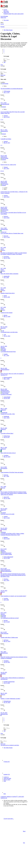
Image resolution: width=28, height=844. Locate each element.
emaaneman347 (4, 131)
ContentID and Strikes (6, 139)
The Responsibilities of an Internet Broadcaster (12, 88)
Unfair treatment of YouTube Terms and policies (12, 472)
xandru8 (5, 516)
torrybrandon (4, 529)
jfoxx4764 (3, 328)
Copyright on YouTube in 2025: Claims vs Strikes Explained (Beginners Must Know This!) (12, 534)
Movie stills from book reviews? (8, 452)
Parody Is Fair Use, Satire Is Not (8, 164)
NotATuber (6, 256)
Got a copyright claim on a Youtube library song (12, 233)
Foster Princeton (4, 633)
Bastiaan (6, 537)
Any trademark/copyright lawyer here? (10, 618)
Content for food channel (6, 312)
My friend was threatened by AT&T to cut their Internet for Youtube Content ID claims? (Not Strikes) (14, 253)
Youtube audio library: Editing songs (9, 637)
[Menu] (1, 4)
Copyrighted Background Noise (8, 351)
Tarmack (6, 115)
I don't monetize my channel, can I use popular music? (13, 596)
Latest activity (20, 13)
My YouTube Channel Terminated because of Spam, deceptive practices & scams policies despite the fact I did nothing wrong (13, 575)
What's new (6, 12)
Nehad (5, 295)
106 (4, 62)
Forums (5, 9)
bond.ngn (6, 475)
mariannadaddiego (5, 369)
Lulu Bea (6, 598)
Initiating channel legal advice (8, 293)
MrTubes (3, 347)
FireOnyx (6, 216)
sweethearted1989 (5, 104)
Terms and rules (7, 778)
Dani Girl (6, 235)
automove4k (6, 276)
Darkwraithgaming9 (8, 556)
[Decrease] (9, 59)
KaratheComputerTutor (9, 681)
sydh (5, 334)
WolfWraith (6, 416)
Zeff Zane (6, 640)
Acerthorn (6, 455)
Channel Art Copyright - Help (8, 414)
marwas (5, 315)
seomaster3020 (4, 229)
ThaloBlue (6, 660)
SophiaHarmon (4, 653)
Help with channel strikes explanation (9, 273)
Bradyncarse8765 (8, 377)
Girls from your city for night (7, 514)
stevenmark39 (4, 468)
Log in (2, 24)
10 (3, 171)
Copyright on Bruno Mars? (7, 433)
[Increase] (7, 59)
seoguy (2, 248)
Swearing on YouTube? (6, 394)
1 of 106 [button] (3, 66)
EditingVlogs (7, 436)
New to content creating (6, 554)
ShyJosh (6, 620)
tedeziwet (3, 694)
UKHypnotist (7, 91)
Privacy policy (7, 779)
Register (2, 26)
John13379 (6, 497)
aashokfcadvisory (5, 390)
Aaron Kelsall (7, 397)
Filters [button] (2, 76)
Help (5, 781)
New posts (6, 11)
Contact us (6, 777)
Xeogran (3, 614)
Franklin (6, 354)
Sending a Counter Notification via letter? (10, 698)
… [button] (4, 53)
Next (2, 64)
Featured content (7, 13)
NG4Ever (6, 579)
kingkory (3, 592)
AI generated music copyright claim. (9, 332)
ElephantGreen (7, 701)
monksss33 (3, 410)
